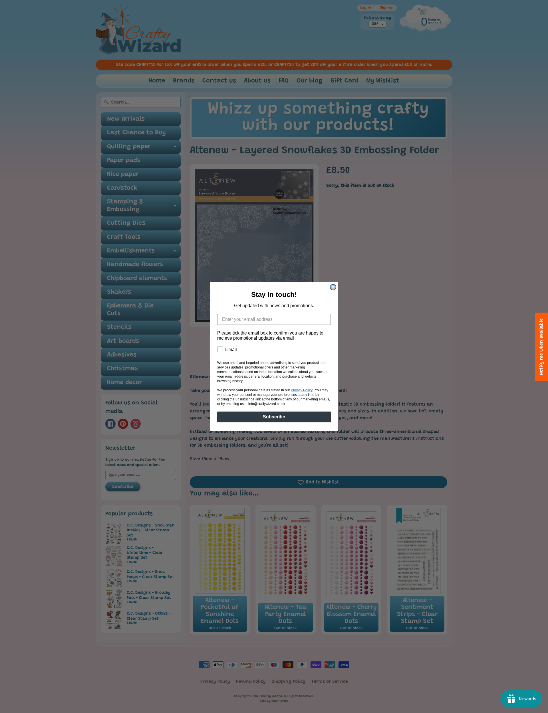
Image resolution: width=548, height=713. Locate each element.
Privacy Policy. (302, 390)
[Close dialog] (333, 287)
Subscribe (274, 416)
